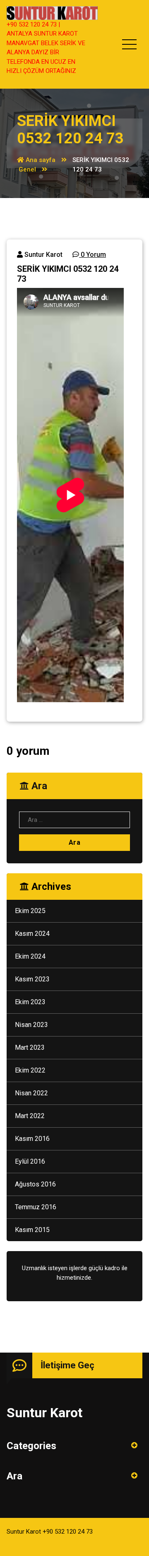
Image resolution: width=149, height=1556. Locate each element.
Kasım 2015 (32, 1230)
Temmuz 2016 (35, 1207)
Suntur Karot (42, 255)
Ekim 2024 (30, 956)
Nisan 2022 (31, 1093)
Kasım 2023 (32, 979)
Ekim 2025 (30, 911)
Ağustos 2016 (35, 1184)
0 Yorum (92, 255)
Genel (27, 169)
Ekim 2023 (30, 1002)
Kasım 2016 (32, 1139)
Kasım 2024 (32, 933)
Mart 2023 (30, 1047)
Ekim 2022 (30, 1070)
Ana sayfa (39, 160)
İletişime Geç (67, 1365)
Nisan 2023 (31, 1025)
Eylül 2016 (30, 1161)
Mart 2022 (30, 1116)
